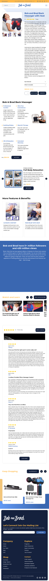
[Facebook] (45, 577)
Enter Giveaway (5, 1)
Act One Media (30, 576)
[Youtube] (37, 577)
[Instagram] (40, 577)
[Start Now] (35, 81)
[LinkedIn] (42, 577)
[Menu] (46, 5)
